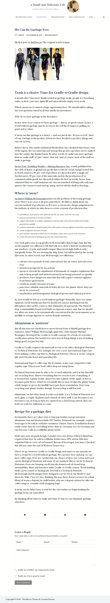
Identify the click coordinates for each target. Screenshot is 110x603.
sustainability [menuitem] (41, 17)
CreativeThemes (48, 599)
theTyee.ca (36, 42)
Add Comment (23, 550)
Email (47, 542)
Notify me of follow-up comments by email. (36, 570)
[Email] (85, 515)
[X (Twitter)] (45, 515)
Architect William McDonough (30, 199)
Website (74, 542)
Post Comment (23, 583)
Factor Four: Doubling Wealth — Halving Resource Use (42, 166)
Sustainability (51, 35)
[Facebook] (25, 515)
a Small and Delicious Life (48, 4)
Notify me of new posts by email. (31, 576)
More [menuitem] (91, 17)
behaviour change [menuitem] (58, 17)
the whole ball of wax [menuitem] (24, 17)
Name (19, 542)
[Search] (104, 17)
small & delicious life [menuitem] (77, 17)
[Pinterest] (65, 515)
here (67, 42)
